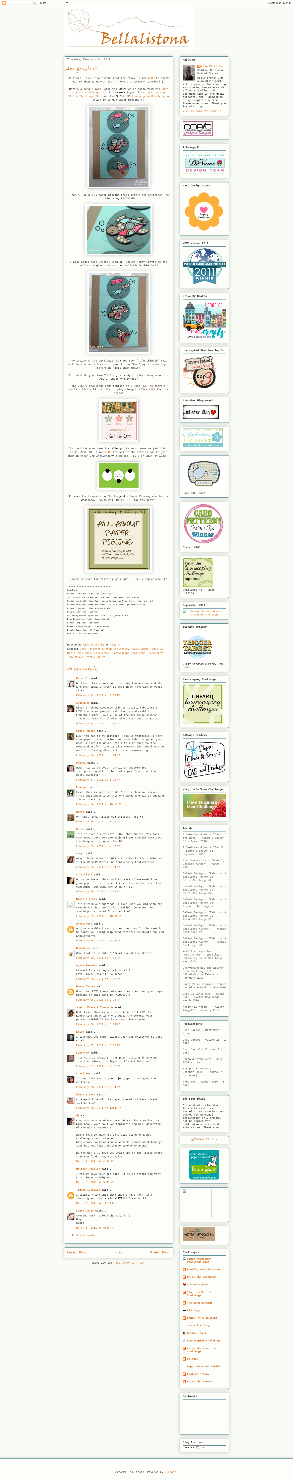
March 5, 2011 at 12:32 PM (95, 1203)
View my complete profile (202, 111)
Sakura (100, 657)
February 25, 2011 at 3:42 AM (98, 821)
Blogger (170, 1472)
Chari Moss (84, 1073)
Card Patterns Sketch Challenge (104, 648)
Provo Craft (84, 657)
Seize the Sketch (199, 1381)
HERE (151, 78)
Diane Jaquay (85, 986)
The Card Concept (199, 1303)
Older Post (160, 1252)
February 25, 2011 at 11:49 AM (99, 940)
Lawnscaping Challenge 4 (150, 96)
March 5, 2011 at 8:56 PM (95, 1227)
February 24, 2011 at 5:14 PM (98, 755)
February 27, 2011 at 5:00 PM (98, 1045)
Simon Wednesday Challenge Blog (199, 1260)
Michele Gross (86, 899)
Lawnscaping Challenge (128, 653)
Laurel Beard (85, 731)
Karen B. (82, 678)
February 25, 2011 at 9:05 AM (98, 891)
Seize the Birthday (201, 1277)
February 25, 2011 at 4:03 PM (98, 958)
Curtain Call (196, 1333)
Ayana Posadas (86, 965)
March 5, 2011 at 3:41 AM (95, 1182)
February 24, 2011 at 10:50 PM (99, 804)
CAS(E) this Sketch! (202, 1318)
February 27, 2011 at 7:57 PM (98, 1066)
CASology (193, 1310)
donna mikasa (85, 1094)
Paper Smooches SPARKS (203, 1366)
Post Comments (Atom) (130, 1262)
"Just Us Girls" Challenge (199, 1294)
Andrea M (82, 703)
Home (119, 1252)
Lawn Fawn (101, 653)
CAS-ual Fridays (199, 1325)
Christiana (84, 874)
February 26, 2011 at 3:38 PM (98, 999)
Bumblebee (83, 948)
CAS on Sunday (197, 1284)
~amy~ (80, 853)
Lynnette (82, 1052)
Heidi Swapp (139, 648)
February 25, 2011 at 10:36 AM (99, 916)
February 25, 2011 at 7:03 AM (98, 846)
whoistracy (84, 923)
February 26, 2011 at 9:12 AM (98, 979)
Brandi (81, 762)
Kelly (80, 829)
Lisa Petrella (211, 66)
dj (77, 1115)
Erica (80, 1031)
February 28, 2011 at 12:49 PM (99, 1108)
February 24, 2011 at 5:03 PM (98, 723)
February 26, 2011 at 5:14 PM (98, 1024)
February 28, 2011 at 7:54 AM (98, 1087)
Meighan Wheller (88, 1169)
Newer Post (77, 1252)
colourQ (192, 1359)
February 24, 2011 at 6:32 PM (98, 779)
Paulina (81, 787)
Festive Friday (198, 1374)
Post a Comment (83, 1235)
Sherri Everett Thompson (94, 1007)
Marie (80, 811)
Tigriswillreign (88, 1189)
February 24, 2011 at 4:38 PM (98, 695)
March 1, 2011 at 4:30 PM (95, 1161)
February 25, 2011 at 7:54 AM (98, 867)
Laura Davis (85, 1210)
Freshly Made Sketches (203, 1269)
